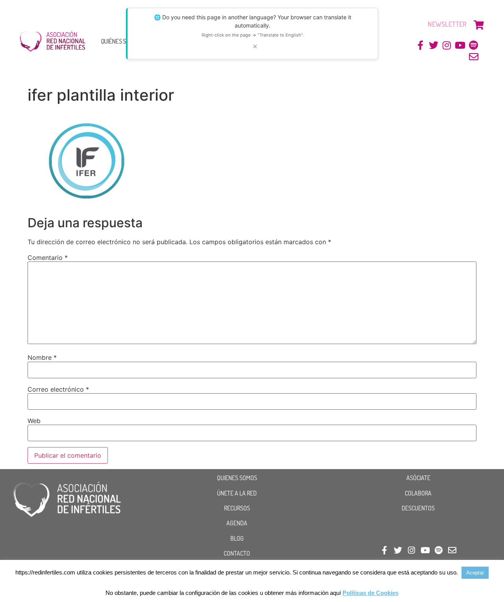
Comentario (48, 257)
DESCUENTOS (418, 508)
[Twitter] (433, 45)
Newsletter (447, 24)
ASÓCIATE (418, 478)
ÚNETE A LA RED (237, 493)
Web (34, 421)
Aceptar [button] (475, 573)
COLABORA (418, 493)
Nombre (42, 357)
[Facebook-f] (420, 45)
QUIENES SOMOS (237, 478)
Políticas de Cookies (370, 592)
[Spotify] (473, 45)
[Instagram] (447, 45)
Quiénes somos (120, 41)
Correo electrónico (58, 389)
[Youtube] (460, 45)
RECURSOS (237, 508)
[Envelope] (473, 57)
